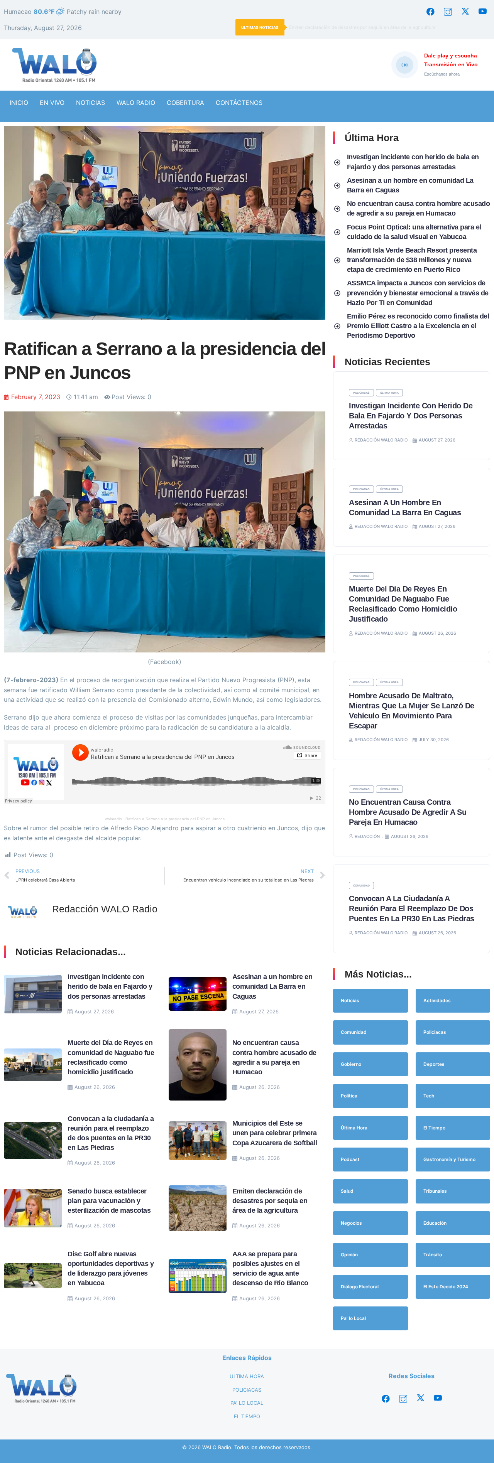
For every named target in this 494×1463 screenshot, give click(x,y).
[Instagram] (447, 11)
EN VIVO (52, 102)
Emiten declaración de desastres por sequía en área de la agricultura (362, 27)
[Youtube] (482, 11)
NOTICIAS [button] (90, 102)
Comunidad (361, 885)
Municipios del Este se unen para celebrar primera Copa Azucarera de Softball (274, 1132)
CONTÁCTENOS (239, 102)
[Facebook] (430, 11)
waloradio (113, 819)
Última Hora (389, 392)
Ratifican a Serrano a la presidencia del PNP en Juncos (175, 819)
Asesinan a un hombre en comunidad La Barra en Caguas (272, 986)
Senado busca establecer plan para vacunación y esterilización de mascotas (109, 1200)
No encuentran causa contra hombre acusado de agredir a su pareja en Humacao (407, 812)
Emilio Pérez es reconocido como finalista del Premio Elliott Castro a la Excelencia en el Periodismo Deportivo (418, 325)
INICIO (19, 102)
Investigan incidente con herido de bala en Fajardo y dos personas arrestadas (110, 986)
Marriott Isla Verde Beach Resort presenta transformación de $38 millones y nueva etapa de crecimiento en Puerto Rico (412, 259)
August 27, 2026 (94, 1011)
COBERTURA (185, 102)
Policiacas (361, 392)
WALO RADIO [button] (136, 102)
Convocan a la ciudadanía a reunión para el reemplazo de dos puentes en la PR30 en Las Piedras (411, 908)
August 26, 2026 (94, 1087)
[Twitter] (465, 11)
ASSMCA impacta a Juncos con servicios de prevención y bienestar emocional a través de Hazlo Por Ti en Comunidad (418, 292)
